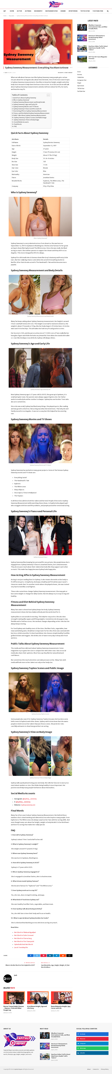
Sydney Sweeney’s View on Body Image (26, 120)
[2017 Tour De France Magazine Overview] (82, 59)
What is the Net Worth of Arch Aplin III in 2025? (20, 965)
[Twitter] (5, 86)
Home (12, 11)
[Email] (5, 102)
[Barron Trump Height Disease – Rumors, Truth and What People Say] (14, 997)
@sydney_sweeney (30, 799)
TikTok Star (85, 11)
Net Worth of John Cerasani (24, 935)
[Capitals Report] (56, 4)
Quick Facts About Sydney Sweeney (24, 98)
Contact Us (96, 1069)
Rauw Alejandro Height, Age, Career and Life (61, 1007)
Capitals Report (18, 1069)
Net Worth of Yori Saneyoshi (24, 941)
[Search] (107, 11)
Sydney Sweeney (68, 72)
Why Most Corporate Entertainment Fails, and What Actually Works (98, 26)
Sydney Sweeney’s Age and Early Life (25, 104)
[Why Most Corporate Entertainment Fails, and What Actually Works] (82, 27)
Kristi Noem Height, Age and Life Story (37, 1007)
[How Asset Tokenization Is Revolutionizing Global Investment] (82, 38)
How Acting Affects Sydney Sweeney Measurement (30, 111)
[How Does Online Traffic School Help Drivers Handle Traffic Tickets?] (82, 48)
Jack (6, 72)
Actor (19, 11)
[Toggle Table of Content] (47, 95)
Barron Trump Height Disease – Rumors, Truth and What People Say (14, 1008)
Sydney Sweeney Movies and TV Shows (26, 106)
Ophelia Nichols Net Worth (23, 944)
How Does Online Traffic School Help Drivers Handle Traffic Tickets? (98, 48)
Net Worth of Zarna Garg (23, 938)
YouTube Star (98, 11)
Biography (38, 11)
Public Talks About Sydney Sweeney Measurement (29, 115)
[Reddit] (5, 90)
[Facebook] (5, 82)
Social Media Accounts (21, 122)
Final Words (18, 124)
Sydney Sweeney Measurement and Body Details (29, 102)
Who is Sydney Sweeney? (21, 100)
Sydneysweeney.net (28, 805)
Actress (28, 11)
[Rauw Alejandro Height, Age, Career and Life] (61, 997)
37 (71, 67)
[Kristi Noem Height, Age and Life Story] (38, 997)
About (89, 1069)
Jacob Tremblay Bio (21, 947)
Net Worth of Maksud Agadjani (25, 932)
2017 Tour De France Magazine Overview (98, 57)
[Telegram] (5, 94)
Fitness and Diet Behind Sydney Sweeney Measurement (31, 113)
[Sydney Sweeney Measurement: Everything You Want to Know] (38, 41)
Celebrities (80, 77)
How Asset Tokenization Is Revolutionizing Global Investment (97, 37)
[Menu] (5, 11)
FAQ (15, 126)
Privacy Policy (104, 1069)
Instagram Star (51, 11)
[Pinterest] (5, 98)
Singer (63, 11)
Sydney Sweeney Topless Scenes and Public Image (30, 117)
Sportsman (73, 11)
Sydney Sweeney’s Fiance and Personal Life (27, 109)
